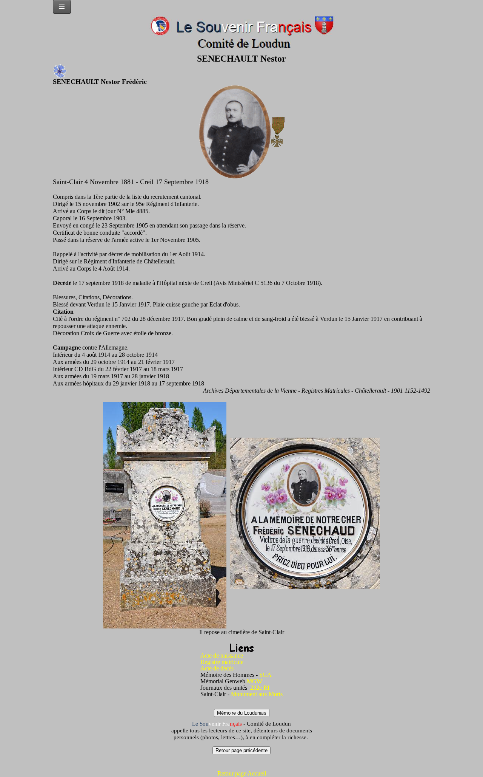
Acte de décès (217, 668)
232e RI (259, 687)
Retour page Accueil (241, 773)
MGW (254, 681)
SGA (265, 675)
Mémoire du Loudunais (241, 713)
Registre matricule (221, 662)
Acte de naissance (221, 655)
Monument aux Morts (257, 694)
